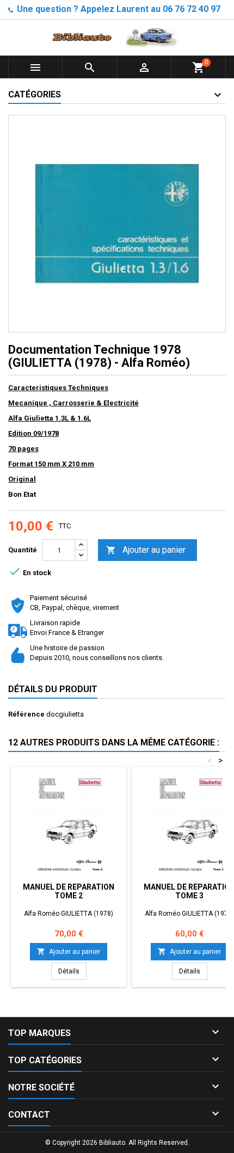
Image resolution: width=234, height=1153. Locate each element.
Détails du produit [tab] (52, 689)
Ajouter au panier (146, 550)
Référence (26, 714)
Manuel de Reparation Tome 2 (68, 891)
